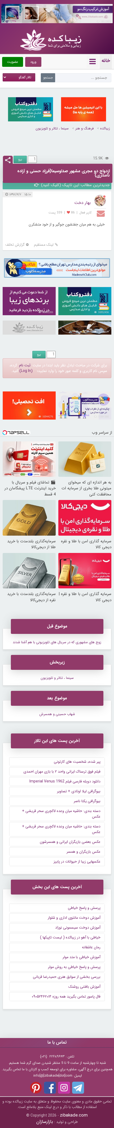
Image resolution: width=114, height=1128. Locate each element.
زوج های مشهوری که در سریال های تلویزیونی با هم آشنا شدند (57, 642)
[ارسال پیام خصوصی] (101, 213)
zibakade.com (74, 1115)
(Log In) (26, 371)
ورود (33, 62)
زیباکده (105, 128)
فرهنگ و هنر (84, 128)
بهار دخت (82, 203)
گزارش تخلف (15, 245)
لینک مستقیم (44, 245)
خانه (106, 60)
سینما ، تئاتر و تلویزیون (52, 128)
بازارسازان (44, 1121)
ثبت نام (24, 365)
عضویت (12, 62)
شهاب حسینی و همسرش (57, 714)
